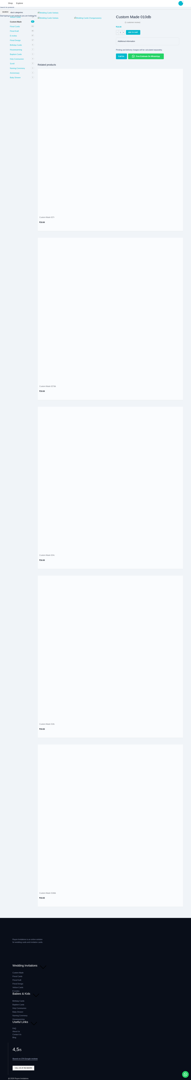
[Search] (27, 3)
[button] (185, 1074)
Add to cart (133, 32)
